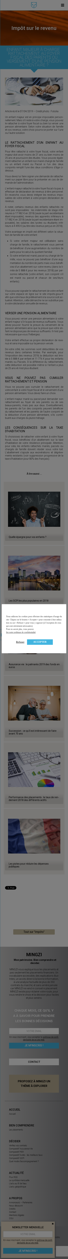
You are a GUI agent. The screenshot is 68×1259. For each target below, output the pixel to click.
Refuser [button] (20, 642)
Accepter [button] (40, 642)
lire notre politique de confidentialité (21, 632)
